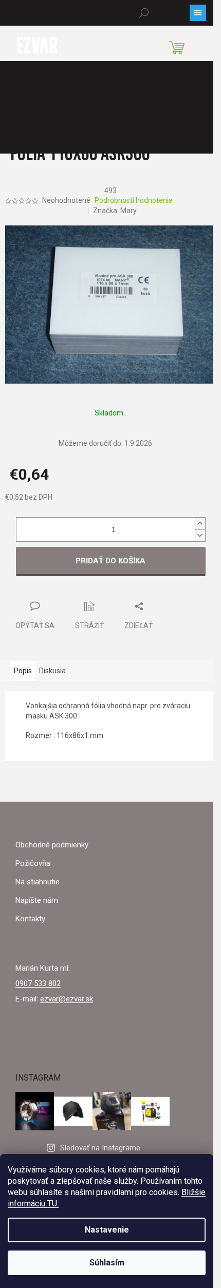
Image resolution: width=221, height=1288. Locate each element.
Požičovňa (32, 863)
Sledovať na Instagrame (100, 1147)
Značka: (115, 210)
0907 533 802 (38, 983)
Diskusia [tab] (52, 671)
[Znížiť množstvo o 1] (200, 535)
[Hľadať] (144, 13)
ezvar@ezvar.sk (66, 998)
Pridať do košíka (110, 560)
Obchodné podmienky (51, 844)
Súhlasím (106, 1262)
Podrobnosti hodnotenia (134, 200)
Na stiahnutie (37, 881)
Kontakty (30, 918)
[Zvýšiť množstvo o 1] (200, 523)
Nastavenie (107, 1230)
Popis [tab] (23, 671)
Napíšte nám (36, 900)
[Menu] (198, 13)
